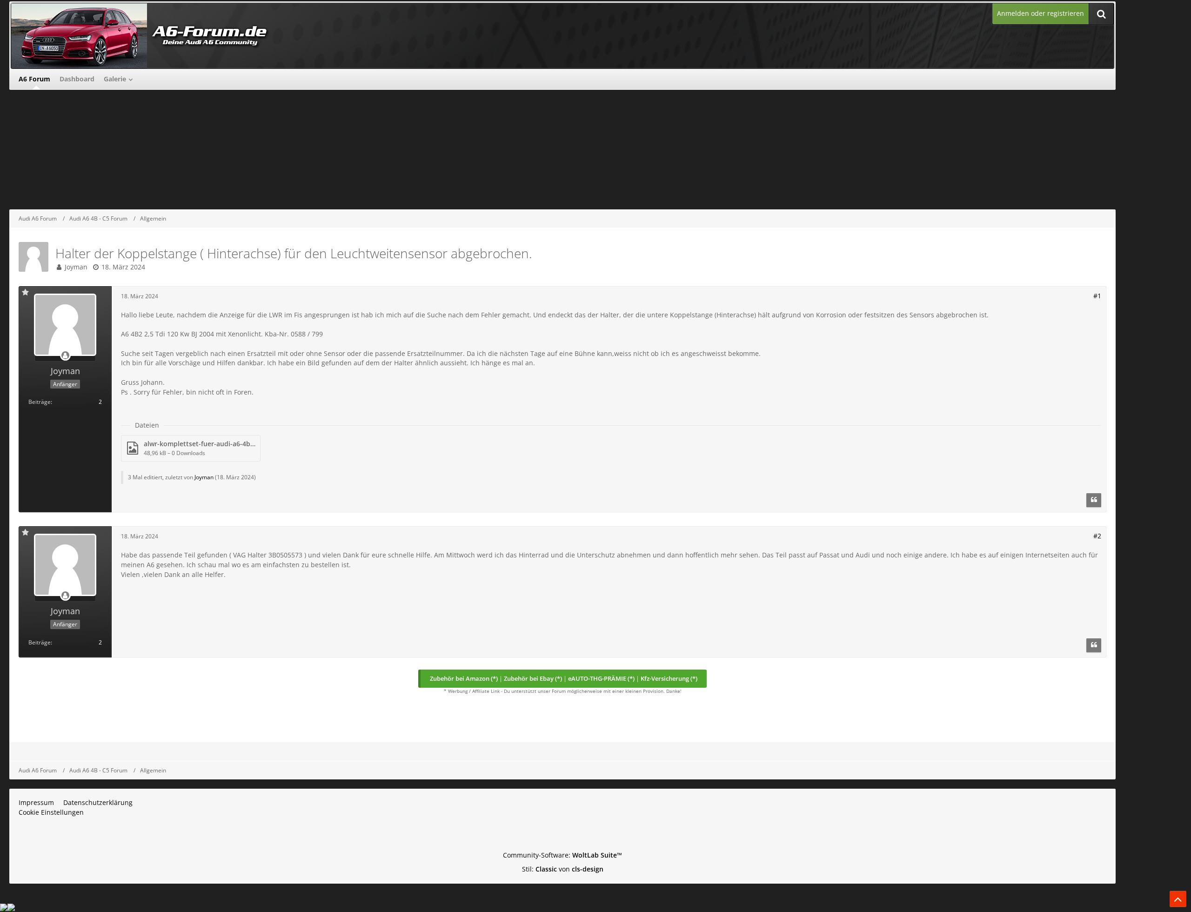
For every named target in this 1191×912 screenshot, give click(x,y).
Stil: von (562, 869)
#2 (1097, 535)
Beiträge (39, 402)
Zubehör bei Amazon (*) (464, 678)
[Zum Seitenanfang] (1178, 899)
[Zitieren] (1093, 500)
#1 (1097, 295)
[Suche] (1101, 13)
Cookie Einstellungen (51, 812)
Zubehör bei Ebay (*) (533, 678)
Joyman (76, 266)
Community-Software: (562, 855)
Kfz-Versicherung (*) (669, 678)
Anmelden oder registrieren (1040, 13)
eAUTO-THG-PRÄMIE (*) (601, 678)
